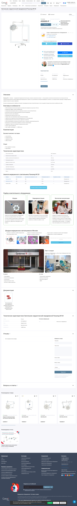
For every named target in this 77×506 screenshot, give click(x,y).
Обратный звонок (64, 460)
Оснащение (46, 5)
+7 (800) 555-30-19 (65, 459)
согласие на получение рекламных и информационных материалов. (61, 377)
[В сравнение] (15, 396)
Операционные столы (25, 473)
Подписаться (46, 487)
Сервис (51, 5)
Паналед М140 (8, 179)
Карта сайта (3, 463)
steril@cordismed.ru (52, 35)
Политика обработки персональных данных (9, 468)
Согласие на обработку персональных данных (9, 475)
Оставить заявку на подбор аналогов (38, 187)
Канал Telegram (66, 55)
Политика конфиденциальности (6, 472)
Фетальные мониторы (25, 461)
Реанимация (15, 5)
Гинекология (3, 5)
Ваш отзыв (57, 345)
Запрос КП (46, 24)
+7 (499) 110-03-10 (71, 2)
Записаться (61, 242)
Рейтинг (56, 367)
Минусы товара (57, 362)
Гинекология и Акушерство (46, 458)
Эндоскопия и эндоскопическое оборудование (49, 461)
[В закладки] (17, 396)
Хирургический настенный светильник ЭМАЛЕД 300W (9, 417)
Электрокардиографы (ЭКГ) (26, 468)
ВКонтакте (66, 52)
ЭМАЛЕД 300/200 (63, 416)
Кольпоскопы (23, 459)
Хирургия (9, 5)
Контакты (3, 459)
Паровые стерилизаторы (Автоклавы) (28, 466)
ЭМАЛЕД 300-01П (9, 181)
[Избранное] (53, 3)
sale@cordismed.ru (64, 465)
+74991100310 (51, 37)
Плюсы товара (57, 357)
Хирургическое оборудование (46, 463)
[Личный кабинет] (48, 3)
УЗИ (19, 5)
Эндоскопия (40, 5)
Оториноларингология (45, 459)
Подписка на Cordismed (30, 483)
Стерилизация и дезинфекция (30, 5)
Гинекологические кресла (25, 458)
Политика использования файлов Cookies (8, 470)
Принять (49, 502)
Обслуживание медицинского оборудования (49, 473)
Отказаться (63, 502)
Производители (63, 5)
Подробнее (56, 502)
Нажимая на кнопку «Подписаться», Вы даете (38, 490)
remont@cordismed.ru (65, 467)
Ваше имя (56, 340)
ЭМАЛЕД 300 (43, 416)
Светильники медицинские (26, 463)
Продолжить (63, 372)
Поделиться (43, 86)
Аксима (70, 14)
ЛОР (23, 5)
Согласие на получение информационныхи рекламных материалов (8, 478)
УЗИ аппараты (23, 470)
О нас (2, 458)
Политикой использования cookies (38, 503)
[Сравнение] (51, 3)
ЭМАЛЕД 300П (25, 416)
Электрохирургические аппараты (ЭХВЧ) (28, 471)
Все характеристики (44, 81)
